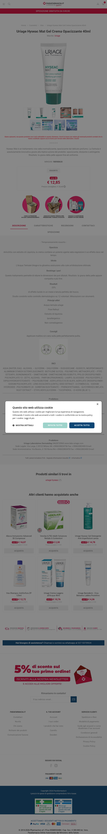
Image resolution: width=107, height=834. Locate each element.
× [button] (97, 404)
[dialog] (53, 417)
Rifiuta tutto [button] (55, 425)
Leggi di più (29, 418)
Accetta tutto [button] (82, 425)
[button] (23, 425)
